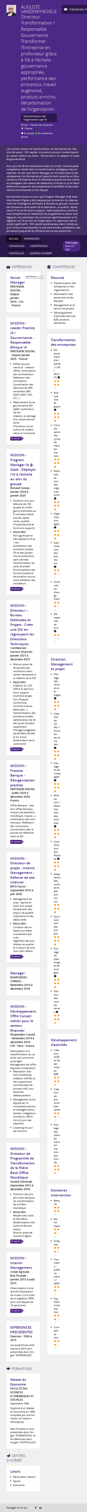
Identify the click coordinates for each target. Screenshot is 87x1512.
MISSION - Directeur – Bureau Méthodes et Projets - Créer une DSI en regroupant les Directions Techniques (22, 624)
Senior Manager (17, 280)
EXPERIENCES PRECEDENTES (21, 1330)
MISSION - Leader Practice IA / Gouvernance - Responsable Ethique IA (22, 335)
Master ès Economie (18, 1382)
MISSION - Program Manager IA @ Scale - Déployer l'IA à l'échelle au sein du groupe (23, 469)
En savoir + (16, 438)
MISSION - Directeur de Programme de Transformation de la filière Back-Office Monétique (22, 1163)
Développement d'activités (64, 1042)
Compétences (63, 266)
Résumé (57, 277)
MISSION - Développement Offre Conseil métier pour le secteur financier (23, 1018)
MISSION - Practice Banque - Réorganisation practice (22, 775)
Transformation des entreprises (63, 342)
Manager (17, 973)
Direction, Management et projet (62, 664)
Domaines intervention (61, 1193)
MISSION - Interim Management (21, 1263)
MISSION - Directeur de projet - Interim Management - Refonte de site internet (22, 870)
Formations (22, 1368)
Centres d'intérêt (15, 1458)
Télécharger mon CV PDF (71, 246)
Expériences (22, 266)
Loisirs (15, 1471)
